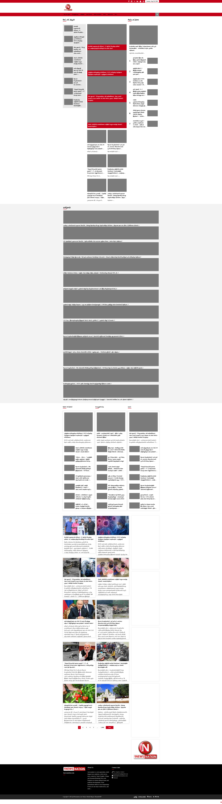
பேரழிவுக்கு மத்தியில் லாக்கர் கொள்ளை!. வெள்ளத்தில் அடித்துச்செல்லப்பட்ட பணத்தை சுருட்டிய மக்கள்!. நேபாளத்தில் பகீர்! (79, 103)
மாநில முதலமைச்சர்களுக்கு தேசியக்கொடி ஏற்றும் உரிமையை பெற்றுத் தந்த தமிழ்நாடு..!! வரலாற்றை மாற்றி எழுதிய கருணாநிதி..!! (139, 103)
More (116, 14)
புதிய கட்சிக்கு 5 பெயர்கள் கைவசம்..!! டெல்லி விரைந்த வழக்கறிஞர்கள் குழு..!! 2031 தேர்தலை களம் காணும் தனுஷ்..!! (116, 478)
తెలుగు (149, 797)
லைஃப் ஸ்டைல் (89, 14)
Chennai (115, 778)
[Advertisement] (145, 542)
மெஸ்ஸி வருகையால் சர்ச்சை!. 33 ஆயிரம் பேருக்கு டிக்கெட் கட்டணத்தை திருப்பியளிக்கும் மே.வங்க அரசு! (78, 29)
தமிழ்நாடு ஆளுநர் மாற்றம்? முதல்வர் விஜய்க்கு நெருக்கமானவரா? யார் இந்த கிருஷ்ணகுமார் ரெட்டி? (90, 288)
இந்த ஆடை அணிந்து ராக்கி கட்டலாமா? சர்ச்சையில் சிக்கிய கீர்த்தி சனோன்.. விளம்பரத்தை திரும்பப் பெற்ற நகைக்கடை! (116, 450)
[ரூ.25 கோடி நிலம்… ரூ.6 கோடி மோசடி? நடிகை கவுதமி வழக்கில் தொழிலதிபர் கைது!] (102, 458)
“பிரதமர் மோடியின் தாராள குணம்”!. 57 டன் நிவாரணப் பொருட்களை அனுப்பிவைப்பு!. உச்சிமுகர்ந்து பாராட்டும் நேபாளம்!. (79, 92)
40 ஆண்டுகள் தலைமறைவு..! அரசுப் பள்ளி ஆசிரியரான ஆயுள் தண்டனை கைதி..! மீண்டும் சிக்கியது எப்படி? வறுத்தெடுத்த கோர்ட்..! (83, 478)
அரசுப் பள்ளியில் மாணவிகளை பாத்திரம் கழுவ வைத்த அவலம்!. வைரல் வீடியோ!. (78, 61)
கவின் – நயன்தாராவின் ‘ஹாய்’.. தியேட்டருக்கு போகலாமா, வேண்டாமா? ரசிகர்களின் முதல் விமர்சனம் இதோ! (109, 435)
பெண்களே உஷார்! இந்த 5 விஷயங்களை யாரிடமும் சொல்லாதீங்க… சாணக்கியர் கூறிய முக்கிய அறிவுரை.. (142, 48)
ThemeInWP (98, 796)
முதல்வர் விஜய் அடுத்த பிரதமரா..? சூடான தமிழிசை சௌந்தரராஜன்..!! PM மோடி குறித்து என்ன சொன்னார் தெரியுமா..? (96, 304)
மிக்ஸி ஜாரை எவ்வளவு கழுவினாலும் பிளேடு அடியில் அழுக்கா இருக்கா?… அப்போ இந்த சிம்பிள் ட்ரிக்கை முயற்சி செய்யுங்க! (139, 113)
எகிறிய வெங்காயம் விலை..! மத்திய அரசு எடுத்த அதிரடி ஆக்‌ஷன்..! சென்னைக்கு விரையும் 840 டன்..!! (91, 273)
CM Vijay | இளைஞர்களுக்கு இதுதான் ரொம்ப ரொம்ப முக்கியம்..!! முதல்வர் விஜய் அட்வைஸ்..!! (89, 320)
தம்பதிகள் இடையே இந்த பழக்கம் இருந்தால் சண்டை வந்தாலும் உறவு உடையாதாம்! (139, 60)
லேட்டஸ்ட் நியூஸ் (67, 14)
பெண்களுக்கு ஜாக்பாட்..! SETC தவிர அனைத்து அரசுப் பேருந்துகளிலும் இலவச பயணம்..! (87, 383)
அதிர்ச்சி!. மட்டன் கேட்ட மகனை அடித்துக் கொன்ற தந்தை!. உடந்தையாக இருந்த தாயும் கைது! (83, 506)
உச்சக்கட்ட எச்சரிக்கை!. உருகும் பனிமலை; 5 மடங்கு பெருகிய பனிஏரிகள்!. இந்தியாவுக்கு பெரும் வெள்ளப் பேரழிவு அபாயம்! (84, 497)
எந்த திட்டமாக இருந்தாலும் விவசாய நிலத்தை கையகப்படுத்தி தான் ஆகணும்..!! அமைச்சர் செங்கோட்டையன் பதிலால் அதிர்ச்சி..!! (98, 399)
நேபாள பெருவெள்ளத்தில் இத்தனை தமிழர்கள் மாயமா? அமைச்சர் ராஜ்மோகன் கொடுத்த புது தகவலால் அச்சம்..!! (93, 336)
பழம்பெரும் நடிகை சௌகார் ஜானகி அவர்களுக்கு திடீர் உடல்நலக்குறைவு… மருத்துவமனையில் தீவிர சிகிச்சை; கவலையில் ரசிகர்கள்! (115, 506)
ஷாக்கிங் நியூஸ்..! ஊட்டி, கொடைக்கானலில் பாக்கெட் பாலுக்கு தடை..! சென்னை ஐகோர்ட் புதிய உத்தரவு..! (91, 352)
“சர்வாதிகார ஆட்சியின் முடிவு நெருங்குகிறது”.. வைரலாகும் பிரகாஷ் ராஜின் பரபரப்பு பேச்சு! (116, 496)
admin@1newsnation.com (120, 776)
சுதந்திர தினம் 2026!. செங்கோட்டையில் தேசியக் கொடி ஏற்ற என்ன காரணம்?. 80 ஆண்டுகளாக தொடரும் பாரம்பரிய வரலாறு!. (139, 82)
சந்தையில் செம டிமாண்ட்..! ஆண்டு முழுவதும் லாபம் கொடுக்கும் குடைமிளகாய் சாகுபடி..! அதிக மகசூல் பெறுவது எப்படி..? (96, 196)
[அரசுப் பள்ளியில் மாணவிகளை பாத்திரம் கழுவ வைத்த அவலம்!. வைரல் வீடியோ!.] (68, 60)
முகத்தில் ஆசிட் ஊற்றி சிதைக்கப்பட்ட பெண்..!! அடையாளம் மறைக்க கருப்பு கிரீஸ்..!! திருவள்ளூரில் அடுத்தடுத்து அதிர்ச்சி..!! (83, 487)
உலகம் (104, 14)
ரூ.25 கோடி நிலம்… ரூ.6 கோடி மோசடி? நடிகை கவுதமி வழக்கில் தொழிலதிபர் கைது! (116, 459)
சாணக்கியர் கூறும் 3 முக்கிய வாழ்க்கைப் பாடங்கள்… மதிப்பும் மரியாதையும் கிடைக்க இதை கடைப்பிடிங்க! (139, 124)
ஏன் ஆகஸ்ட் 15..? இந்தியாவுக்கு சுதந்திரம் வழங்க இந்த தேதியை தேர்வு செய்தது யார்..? (139, 92)
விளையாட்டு (110, 14)
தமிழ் (135, 797)
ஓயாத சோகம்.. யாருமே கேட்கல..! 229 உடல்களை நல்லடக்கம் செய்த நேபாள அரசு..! (147, 497)
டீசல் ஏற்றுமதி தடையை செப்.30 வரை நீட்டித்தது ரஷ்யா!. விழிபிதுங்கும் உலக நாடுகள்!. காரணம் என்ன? (79, 71)
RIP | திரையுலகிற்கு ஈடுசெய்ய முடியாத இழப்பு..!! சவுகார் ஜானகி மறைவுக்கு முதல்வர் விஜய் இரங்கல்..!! (116, 487)
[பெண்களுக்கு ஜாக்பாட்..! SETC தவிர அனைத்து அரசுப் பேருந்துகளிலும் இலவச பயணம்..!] (111, 375)
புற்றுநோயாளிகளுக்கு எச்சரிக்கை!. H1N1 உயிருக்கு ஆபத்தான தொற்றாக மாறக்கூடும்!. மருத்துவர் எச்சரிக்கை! (79, 40)
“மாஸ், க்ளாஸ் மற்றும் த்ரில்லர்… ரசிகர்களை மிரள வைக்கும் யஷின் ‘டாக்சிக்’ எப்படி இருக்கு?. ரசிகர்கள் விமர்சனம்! (115, 469)
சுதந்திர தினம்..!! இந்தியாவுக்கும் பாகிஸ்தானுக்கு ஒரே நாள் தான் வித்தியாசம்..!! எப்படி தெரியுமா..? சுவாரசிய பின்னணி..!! (139, 71)
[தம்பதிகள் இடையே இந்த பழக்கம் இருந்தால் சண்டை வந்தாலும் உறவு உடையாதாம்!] (152, 61)
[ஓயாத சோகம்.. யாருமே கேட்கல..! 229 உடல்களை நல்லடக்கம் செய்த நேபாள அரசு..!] (134, 496)
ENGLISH (142, 797)
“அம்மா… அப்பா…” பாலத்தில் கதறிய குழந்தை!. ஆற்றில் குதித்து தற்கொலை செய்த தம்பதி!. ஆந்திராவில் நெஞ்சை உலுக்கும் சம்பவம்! (84, 459)
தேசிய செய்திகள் (97, 14)
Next (109, 727)
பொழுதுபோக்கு (75, 14)
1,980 (102, 727)
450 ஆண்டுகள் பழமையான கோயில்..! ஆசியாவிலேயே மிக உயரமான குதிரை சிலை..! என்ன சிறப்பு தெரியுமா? (92, 241)
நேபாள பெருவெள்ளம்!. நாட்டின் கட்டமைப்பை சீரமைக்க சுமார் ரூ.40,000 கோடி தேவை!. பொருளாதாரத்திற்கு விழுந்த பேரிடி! (79, 82)
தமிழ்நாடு (82, 14)
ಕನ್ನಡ (156, 797)
